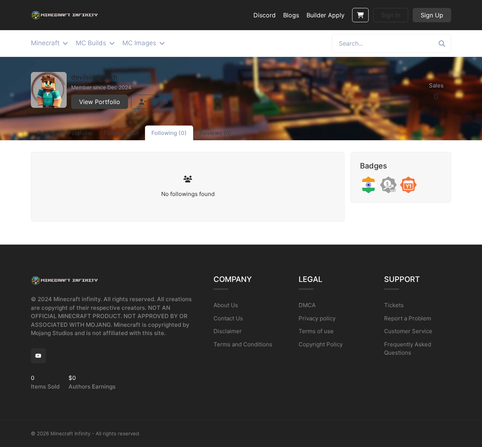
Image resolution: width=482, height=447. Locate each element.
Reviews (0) (215, 132)
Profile (46, 132)
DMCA (307, 305)
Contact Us (228, 318)
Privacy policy (317, 318)
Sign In (390, 15)
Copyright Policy (321, 344)
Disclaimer (228, 331)
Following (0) (169, 132)
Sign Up (432, 15)
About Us (226, 305)
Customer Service (408, 331)
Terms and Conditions (243, 344)
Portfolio (79, 132)
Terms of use (316, 331)
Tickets (394, 305)
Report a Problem (407, 318)
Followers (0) (121, 132)
